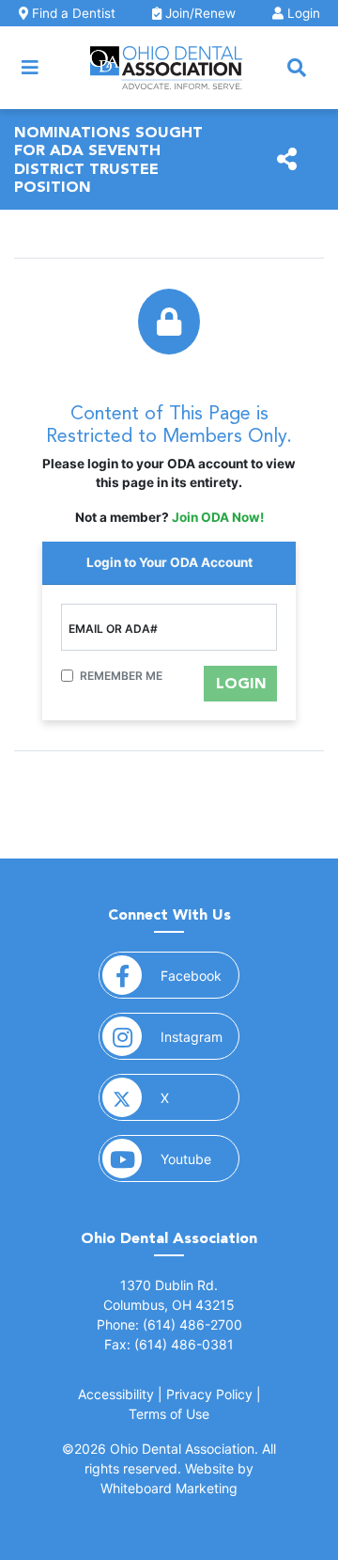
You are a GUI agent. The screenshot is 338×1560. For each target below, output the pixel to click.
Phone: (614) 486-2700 (169, 1324)
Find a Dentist (71, 13)
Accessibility (116, 1394)
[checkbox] (67, 676)
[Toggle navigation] (30, 68)
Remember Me (121, 676)
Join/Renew (198, 13)
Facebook (200, 975)
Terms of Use (169, 1414)
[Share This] (287, 159)
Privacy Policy (209, 1394)
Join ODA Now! (218, 517)
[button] (296, 67)
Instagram (200, 1036)
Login (302, 13)
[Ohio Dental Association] (166, 67)
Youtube (200, 1158)
